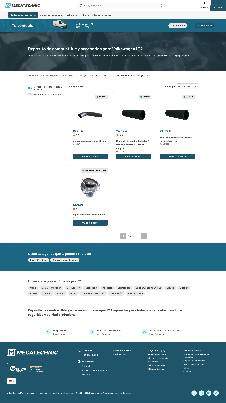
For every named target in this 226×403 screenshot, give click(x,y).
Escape (170, 287)
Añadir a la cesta (90, 156)
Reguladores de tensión (64, 260)
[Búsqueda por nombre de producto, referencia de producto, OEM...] (162, 5)
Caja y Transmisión (51, 287)
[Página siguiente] (144, 236)
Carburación (73, 287)
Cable (33, 287)
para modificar (204, 25)
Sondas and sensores (93, 293)
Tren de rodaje (135, 293)
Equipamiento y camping (148, 287)
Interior (60, 293)
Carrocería (91, 287)
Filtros (33, 293)
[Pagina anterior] (123, 236)
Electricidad (124, 287)
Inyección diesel (38, 260)
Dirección (107, 287)
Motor (73, 293)
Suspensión (116, 293)
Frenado (46, 293)
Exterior (184, 287)
